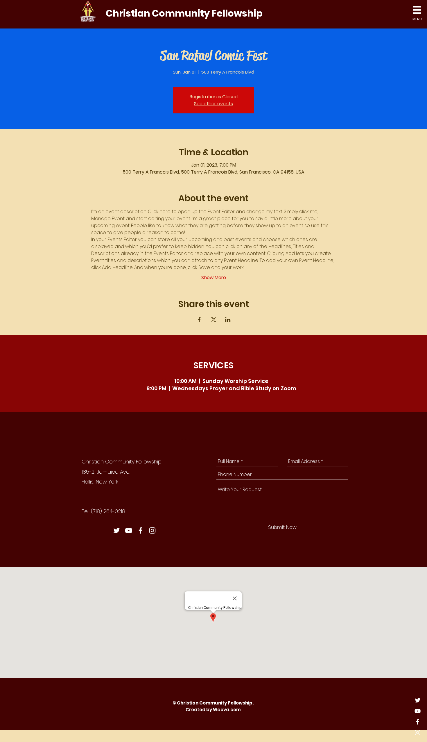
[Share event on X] (213, 319)
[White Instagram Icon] (417, 732)
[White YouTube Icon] (417, 711)
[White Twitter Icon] (417, 700)
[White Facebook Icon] (417, 721)
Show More (213, 277)
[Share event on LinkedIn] (228, 319)
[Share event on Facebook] (199, 319)
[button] (417, 10)
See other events (213, 103)
